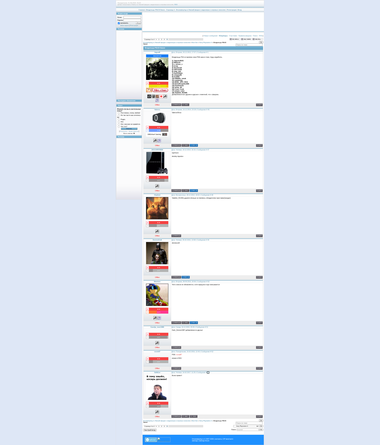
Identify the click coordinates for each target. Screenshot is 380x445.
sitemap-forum (204, 441)
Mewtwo (157, 281)
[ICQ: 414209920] (185, 145)
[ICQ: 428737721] (185, 190)
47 (208, 150)
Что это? (124, 126)
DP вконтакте (228, 439)
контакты (218, 439)
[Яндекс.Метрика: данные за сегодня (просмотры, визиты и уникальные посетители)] (163, 439)
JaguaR (157, 52)
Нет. (122, 122)
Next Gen (195, 42)
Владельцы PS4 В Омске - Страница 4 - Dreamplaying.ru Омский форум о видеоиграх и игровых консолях (186, 10)
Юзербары (223, 36)
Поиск (255, 36)
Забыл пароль (124, 25)
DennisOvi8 (157, 240)
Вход (240, 10)
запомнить (124, 23)
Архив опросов (133, 131)
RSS (176, 4)
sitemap (195, 441)
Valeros (157, 109)
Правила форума (244, 36)
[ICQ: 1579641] (193, 416)
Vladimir (157, 195)
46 (208, 109)
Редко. (123, 119)
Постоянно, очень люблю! (130, 113)
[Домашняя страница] (185, 416)
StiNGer (157, 372)
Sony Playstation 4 (206, 42)
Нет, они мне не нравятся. (130, 124)
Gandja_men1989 (157, 327)
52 (212, 351)
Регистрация (231, 10)
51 (207, 327)
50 (208, 281)
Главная (142, 10)
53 (208, 372)
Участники (233, 36)
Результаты (123, 131)
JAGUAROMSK (157, 150)
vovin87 (157, 351)
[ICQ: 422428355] (185, 322)
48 (212, 195)
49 (208, 240)
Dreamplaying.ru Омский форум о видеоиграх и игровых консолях (166, 42)
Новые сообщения (210, 36)
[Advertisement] (129, 64)
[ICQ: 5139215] (185, 104)
